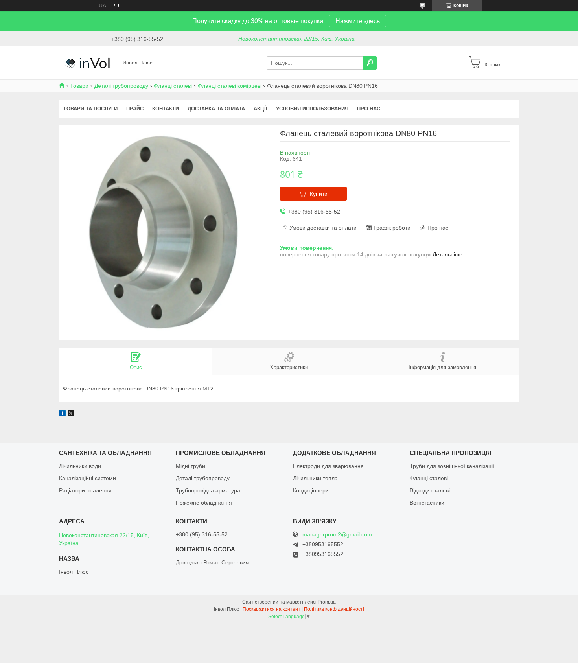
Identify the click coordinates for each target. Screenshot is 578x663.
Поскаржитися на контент (271, 609)
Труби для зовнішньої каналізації (452, 466)
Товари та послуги (90, 109)
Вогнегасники (427, 502)
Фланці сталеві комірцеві (229, 86)
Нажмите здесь (357, 21)
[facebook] (62, 414)
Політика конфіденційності (334, 609)
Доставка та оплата (216, 109)
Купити (319, 194)
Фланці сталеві (173, 86)
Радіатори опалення (85, 490)
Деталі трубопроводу (121, 86)
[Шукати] (370, 63)
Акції (260, 109)
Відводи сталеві (430, 490)
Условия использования (312, 109)
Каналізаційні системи (87, 478)
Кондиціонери (311, 490)
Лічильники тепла (315, 478)
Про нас (368, 109)
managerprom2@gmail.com (337, 535)
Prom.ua (327, 602)
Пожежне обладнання (204, 502)
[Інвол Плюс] (88, 62)
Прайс (135, 109)
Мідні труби (190, 466)
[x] (71, 414)
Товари (79, 86)
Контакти (165, 109)
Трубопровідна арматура (208, 490)
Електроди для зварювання (328, 466)
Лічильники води (80, 466)
